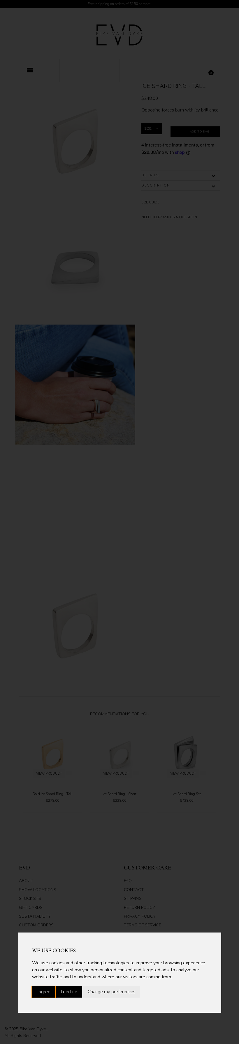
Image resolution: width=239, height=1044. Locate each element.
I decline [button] (69, 992)
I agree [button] (43, 992)
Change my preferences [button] (111, 992)
